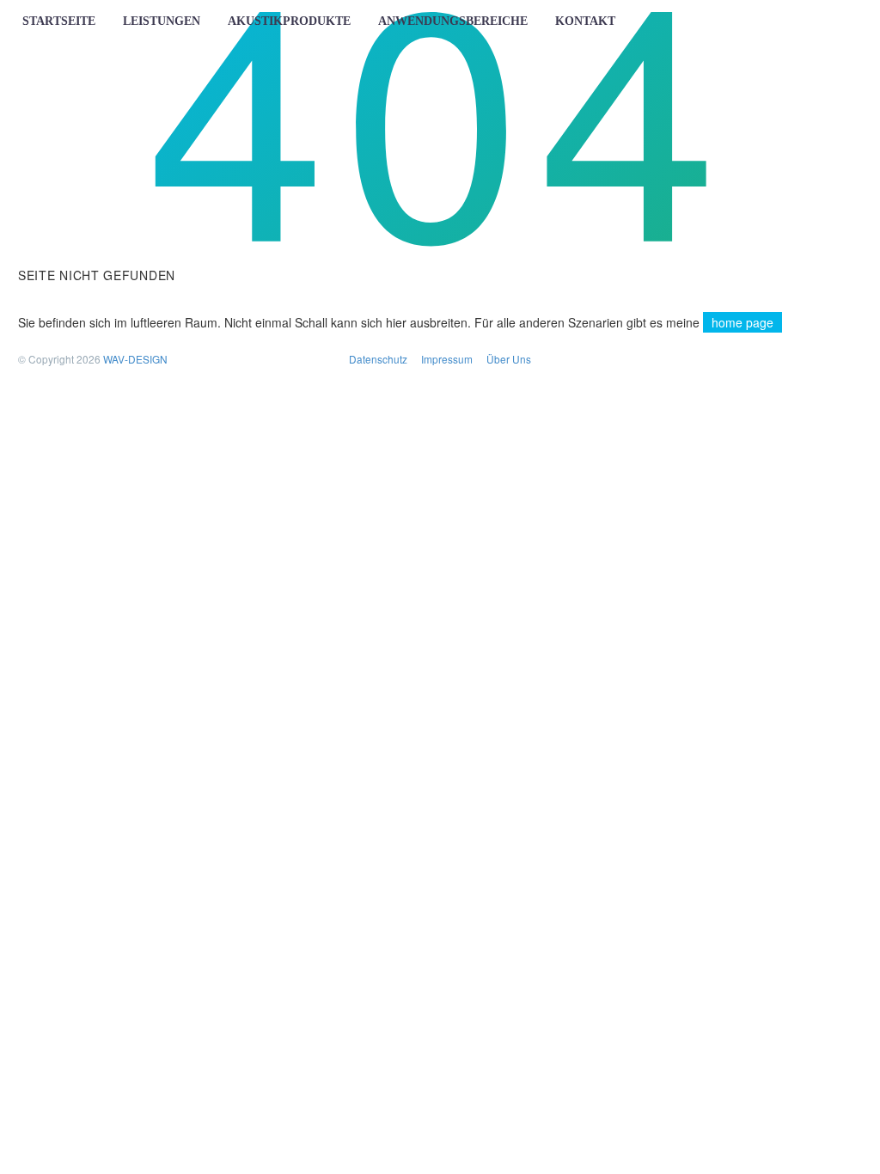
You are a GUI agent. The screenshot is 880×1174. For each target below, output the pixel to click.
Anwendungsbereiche (453, 21)
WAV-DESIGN (135, 359)
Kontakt (585, 21)
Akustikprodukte (289, 21)
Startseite (58, 21)
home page (742, 322)
